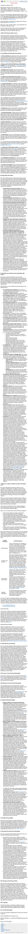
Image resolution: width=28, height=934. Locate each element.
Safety (2, 931)
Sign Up (22, 1)
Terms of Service (11, 22)
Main (2, 924)
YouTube (17, 588)
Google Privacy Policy (6, 145)
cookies (15, 148)
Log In (25, 1)
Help (2, 926)
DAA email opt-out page (19, 466)
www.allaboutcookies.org (9, 605)
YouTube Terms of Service (14, 143)
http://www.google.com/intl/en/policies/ (18, 567)
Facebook (22, 587)
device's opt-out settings (21, 101)
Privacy (2, 928)
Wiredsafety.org (6, 61)
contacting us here (20, 691)
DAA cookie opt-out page (16, 468)
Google (11, 588)
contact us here (11, 19)
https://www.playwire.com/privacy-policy (17, 640)
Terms (2, 927)
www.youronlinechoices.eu (9, 606)
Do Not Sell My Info (5, 930)
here (10, 621)
